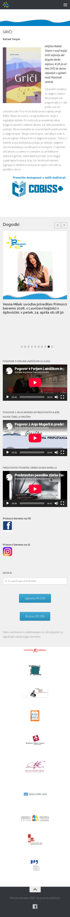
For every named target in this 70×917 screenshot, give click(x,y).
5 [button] (35, 347)
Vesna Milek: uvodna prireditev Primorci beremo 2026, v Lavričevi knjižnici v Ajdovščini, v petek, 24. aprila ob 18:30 (35, 308)
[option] (35, 274)
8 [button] (45, 347)
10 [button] (52, 347)
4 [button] (32, 347)
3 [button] (28, 347)
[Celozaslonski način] (62, 397)
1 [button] (22, 347)
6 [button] (39, 347)
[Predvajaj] (8, 397)
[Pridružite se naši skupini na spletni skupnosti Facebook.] (35, 906)
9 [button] (49, 347)
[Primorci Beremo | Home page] (8, 4)
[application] (35, 382)
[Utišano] (56, 397)
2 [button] (25, 347)
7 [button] (42, 347)
